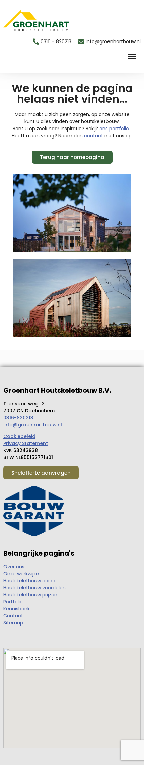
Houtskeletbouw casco (30, 580)
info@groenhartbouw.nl (32, 424)
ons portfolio (114, 128)
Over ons (13, 566)
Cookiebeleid (19, 436)
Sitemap (13, 622)
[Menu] (132, 56)
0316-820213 (18, 417)
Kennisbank (16, 608)
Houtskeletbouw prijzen (30, 594)
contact (93, 135)
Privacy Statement (25, 443)
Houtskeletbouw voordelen (34, 587)
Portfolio (13, 601)
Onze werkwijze (21, 573)
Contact (13, 615)
